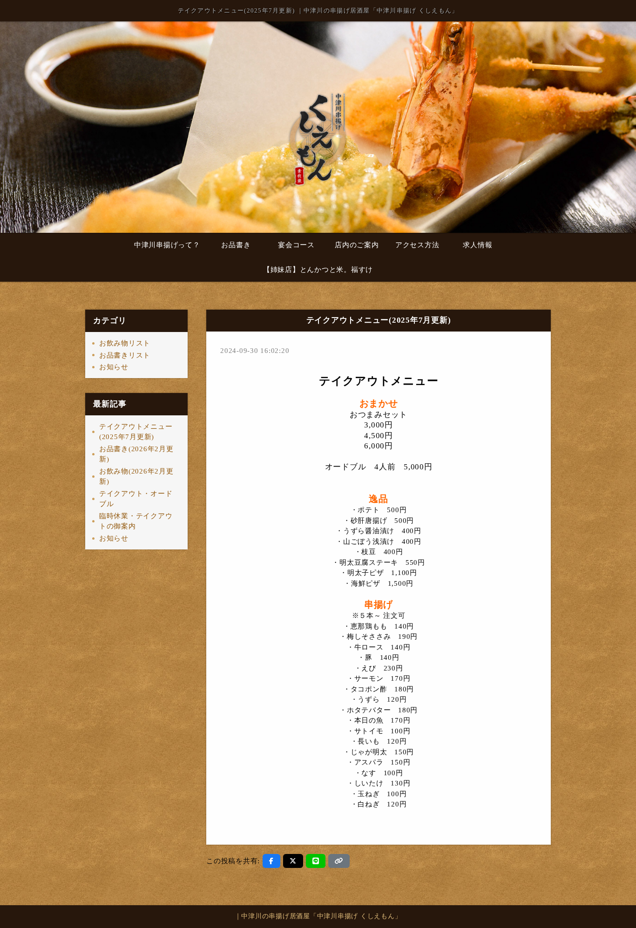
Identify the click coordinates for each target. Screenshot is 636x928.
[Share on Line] (316, 861)
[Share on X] (293, 861)
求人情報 (477, 245)
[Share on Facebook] (271, 861)
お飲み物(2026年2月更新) (136, 476)
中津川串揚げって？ (167, 245)
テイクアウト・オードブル (136, 499)
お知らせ (114, 367)
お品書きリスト (124, 355)
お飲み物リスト (124, 343)
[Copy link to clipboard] (339, 861)
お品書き (235, 245)
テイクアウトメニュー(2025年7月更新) (136, 432)
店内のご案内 (357, 245)
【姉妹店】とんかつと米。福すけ (318, 269)
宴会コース (296, 245)
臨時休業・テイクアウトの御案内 (136, 521)
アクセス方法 (417, 245)
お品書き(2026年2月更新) (136, 454)
